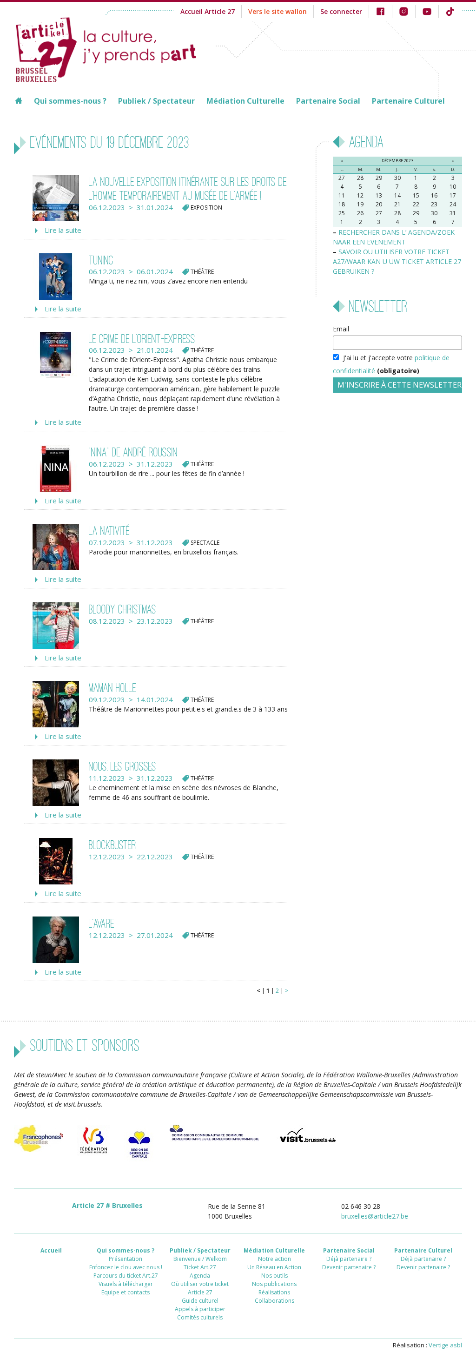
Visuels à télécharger (126, 1284)
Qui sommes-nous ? (70, 101)
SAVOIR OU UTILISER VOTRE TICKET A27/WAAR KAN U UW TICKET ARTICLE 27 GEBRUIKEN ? (397, 261)
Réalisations (274, 1292)
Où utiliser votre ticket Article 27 (200, 1288)
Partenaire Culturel (408, 101)
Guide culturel (200, 1301)
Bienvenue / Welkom (200, 1259)
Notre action (274, 1259)
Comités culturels (200, 1317)
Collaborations (274, 1301)
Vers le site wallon (277, 11)
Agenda (200, 1275)
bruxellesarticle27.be (374, 1216)
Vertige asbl (445, 1345)
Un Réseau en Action (274, 1267)
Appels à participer (200, 1309)
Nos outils (274, 1275)
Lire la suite (63, 230)
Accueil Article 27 (207, 11)
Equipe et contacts (125, 1292)
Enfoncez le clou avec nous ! (125, 1267)
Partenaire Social (328, 101)
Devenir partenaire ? (349, 1267)
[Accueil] (115, 48)
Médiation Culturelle (245, 101)
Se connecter (341, 11)
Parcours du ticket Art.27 (125, 1275)
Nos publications (274, 1284)
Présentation (125, 1259)
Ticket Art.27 (200, 1267)
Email (341, 328)
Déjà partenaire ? (348, 1259)
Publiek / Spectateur (156, 101)
